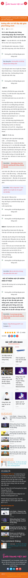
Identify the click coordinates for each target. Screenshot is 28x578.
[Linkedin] (14, 569)
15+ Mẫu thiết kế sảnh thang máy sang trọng (7, 357)
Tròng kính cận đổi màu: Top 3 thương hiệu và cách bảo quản (18, 432)
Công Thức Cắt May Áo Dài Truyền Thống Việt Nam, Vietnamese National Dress (20, 382)
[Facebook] (8, 569)
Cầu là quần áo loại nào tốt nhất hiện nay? (21, 359)
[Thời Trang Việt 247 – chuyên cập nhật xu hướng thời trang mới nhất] (14, 3)
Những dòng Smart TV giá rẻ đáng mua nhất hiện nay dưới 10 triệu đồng (18, 425)
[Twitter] (11, 569)
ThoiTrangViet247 (6, 18)
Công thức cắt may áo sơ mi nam (6, 404)
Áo (4, 29)
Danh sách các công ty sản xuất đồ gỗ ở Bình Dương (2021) (7, 380)
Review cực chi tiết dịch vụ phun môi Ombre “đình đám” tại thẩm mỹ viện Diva (18, 439)
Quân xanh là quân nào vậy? (20, 403)
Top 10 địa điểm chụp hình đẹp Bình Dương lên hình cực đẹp (18, 452)
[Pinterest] (20, 569)
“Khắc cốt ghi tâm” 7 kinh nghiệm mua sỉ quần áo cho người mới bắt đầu (13, 190)
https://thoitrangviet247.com (15, 324)
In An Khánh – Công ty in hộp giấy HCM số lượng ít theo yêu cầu (18, 418)
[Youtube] (17, 569)
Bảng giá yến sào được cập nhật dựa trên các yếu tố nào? (18, 446)
